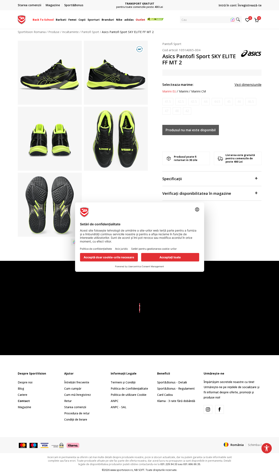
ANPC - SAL (118, 407)
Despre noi (25, 382)
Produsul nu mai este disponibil (191, 130)
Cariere (22, 395)
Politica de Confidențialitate (129, 388)
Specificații (172, 178)
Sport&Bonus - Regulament (176, 388)
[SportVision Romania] (21, 19)
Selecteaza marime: (178, 84)
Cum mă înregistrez (77, 395)
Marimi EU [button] (169, 91)
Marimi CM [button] (198, 91)
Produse (53, 32)
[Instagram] (208, 409)
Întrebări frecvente (76, 382)
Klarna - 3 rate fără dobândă (176, 401)
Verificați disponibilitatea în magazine (196, 193)
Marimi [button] (183, 91)
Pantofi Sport (90, 32)
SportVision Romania (32, 32)
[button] (54, 19)
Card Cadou (165, 395)
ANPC (115, 401)
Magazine (24, 407)
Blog (21, 388)
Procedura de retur (77, 413)
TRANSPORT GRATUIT (139, 3)
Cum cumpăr (72, 388)
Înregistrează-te (249, 5)
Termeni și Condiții (123, 382)
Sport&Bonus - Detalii (172, 382)
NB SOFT (139, 470)
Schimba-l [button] (254, 445)
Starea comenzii (75, 407)
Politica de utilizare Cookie (128, 395)
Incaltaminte (70, 32)
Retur (68, 401)
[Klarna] (72, 445)
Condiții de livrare (75, 419)
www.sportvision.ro (121, 470)
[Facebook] (219, 409)
